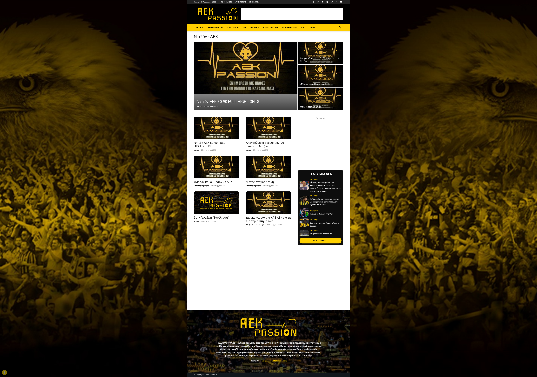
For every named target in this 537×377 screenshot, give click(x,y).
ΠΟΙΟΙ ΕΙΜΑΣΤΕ (226, 2)
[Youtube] (341, 2)
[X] (336, 2)
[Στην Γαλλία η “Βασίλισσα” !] (216, 202)
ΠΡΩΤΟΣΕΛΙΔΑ (308, 27)
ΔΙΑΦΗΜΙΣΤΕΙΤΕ (240, 2)
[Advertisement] (292, 14)
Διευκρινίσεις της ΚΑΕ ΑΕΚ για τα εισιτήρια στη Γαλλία (268, 219)
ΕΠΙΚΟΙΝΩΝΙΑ (254, 2)
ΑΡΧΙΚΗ (199, 27)
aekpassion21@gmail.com (274, 361)
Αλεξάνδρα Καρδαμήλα (255, 225)
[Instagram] (318, 2)
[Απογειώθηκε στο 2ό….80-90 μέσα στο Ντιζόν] (320, 53)
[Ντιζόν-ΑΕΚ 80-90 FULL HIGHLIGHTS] (245, 68)
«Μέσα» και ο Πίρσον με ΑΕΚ (213, 182)
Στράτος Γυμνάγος (201, 186)
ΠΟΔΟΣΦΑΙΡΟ (213, 27)
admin (199, 106)
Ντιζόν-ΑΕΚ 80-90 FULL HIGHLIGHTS (209, 144)
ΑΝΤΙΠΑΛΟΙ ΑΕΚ (270, 27)
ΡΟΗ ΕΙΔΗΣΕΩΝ (289, 27)
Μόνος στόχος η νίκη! (260, 182)
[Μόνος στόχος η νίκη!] (320, 99)
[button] (339, 28)
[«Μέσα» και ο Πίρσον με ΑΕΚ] (320, 76)
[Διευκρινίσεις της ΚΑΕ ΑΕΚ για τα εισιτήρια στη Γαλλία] (268, 202)
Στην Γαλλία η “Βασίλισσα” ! (212, 217)
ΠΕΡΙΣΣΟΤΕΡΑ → (320, 240)
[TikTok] (332, 2)
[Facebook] (313, 2)
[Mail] (323, 2)
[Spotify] (327, 2)
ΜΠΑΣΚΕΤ (231, 27)
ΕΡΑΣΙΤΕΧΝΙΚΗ (250, 27)
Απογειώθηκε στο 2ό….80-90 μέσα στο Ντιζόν (265, 144)
